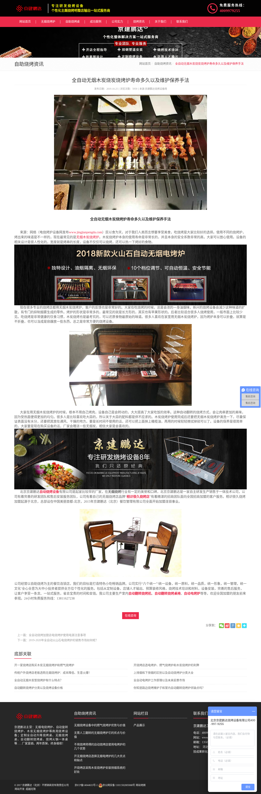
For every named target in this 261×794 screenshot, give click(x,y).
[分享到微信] (221, 625)
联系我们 (200, 713)
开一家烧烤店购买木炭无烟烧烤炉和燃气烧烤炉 (44, 665)
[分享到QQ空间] (238, 625)
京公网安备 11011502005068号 (119, 785)
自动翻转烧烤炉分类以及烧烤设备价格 (38, 687)
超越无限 (31, 789)
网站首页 (145, 63)
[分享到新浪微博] (227, 625)
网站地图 (141, 785)
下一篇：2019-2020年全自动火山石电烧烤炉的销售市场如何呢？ (57, 640)
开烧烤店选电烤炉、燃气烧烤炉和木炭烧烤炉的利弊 (166, 665)
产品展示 (139, 725)
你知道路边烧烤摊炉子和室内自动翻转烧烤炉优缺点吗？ (169, 687)
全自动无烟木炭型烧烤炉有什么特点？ (38, 680)
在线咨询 (130, 615)
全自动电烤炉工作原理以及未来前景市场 (159, 680)
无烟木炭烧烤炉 (87, 237)
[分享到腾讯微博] (232, 625)
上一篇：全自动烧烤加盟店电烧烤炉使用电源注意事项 (51, 635)
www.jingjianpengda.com (85, 232)
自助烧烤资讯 (162, 63)
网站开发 (19, 789)
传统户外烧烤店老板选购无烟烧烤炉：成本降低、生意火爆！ (52, 672)
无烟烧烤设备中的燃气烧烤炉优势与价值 (99, 725)
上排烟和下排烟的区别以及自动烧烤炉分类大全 (164, 672)
